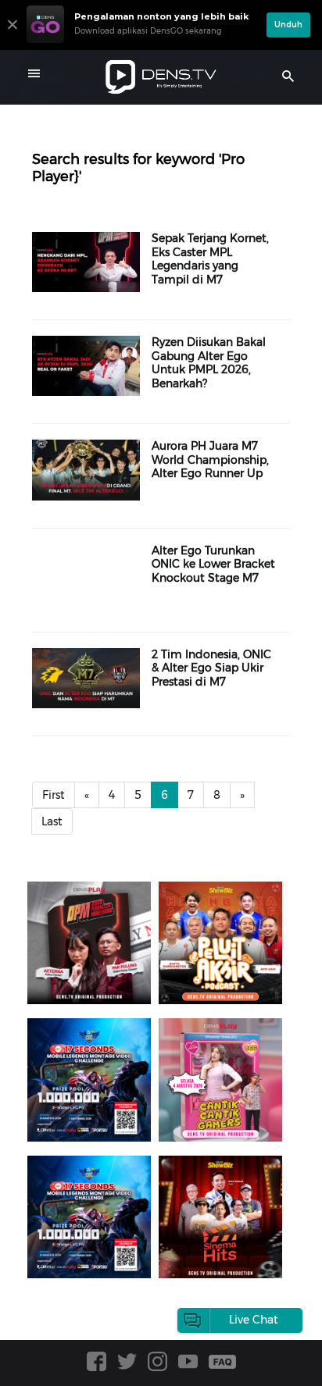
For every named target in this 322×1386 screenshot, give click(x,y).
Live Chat (253, 1320)
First (53, 795)
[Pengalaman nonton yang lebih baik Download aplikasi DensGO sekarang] (143, 43)
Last (52, 821)
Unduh (288, 25)
